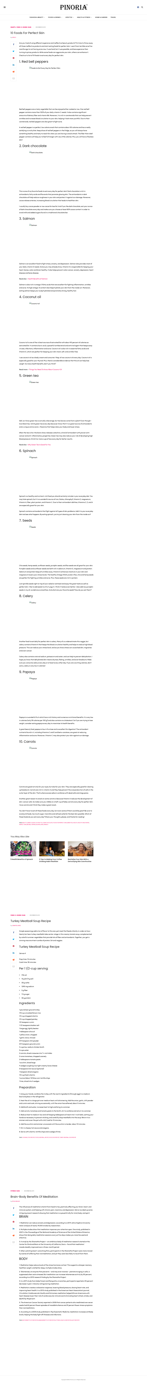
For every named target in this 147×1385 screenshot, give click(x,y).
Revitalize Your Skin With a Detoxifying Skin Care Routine (79, 860)
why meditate (76, 1320)
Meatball (42, 1137)
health (75, 822)
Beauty (13, 27)
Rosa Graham (16, 1201)
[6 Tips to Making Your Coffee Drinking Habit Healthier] (52, 848)
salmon (38, 824)
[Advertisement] (118, 59)
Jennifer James (16, 925)
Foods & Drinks (54, 17)
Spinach (46, 824)
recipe (47, 1137)
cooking (24, 1137)
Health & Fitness (83, 17)
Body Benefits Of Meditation (30, 1320)
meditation (68, 1320)
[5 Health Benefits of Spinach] (23, 848)
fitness (58, 1320)
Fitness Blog (15, 1191)
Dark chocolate (48, 822)
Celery (33, 822)
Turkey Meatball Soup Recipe (31, 921)
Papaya (87, 822)
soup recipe (55, 1137)
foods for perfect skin (60, 822)
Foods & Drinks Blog (23, 27)
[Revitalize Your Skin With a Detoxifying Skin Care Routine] (80, 848)
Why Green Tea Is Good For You (39, 445)
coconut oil (39, 822)
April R (14, 37)
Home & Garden (101, 17)
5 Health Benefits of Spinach (22, 859)
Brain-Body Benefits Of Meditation (34, 1197)
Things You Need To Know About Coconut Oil (45, 369)
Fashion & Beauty (36, 17)
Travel (113, 17)
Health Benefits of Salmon (38, 279)
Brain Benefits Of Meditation (47, 1320)
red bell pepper (31, 824)
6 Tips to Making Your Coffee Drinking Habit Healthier (50, 860)
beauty (24, 822)
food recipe (31, 1137)
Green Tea (70, 822)
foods (37, 1137)
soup (50, 1137)
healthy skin (81, 822)
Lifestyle (68, 17)
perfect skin (22, 824)
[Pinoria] (73, 7)
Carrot (29, 822)
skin (42, 824)
